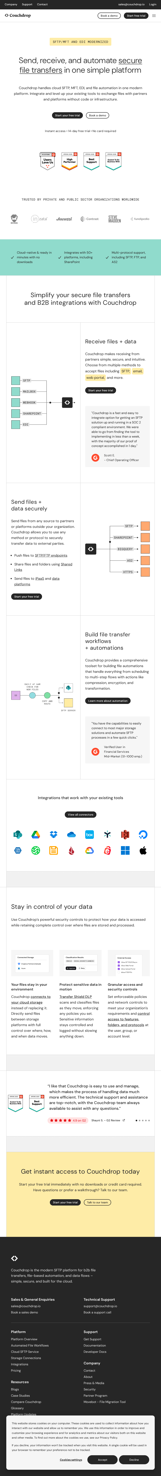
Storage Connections (26, 1358)
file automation (105, 88)
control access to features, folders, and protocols (129, 1019)
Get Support (92, 1339)
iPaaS (39, 578)
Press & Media (94, 1383)
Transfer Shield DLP (75, 996)
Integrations (19, 1364)
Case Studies (20, 1396)
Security (90, 1389)
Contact (42, 4)
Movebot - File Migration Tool (105, 1402)
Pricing (16, 1370)
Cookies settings (71, 1460)
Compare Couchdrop (26, 1402)
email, (137, 371)
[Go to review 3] (143, 1120)
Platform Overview (24, 1339)
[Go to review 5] (149, 1120)
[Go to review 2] (139, 1120)
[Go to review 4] (146, 1120)
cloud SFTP (61, 88)
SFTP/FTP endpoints (51, 555)
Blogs (15, 1389)
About (88, 1377)
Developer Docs (95, 1352)
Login (152, 4)
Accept (102, 1460)
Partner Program (95, 1396)
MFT (74, 88)
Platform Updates (23, 1414)
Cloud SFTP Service (25, 1352)
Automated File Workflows (30, 1345)
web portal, (95, 377)
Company (11, 4)
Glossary (17, 1408)
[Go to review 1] (136, 1120)
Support (27, 4)
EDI (81, 88)
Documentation (95, 1345)
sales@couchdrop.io (131, 4)
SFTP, (126, 371)
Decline (134, 1460)
